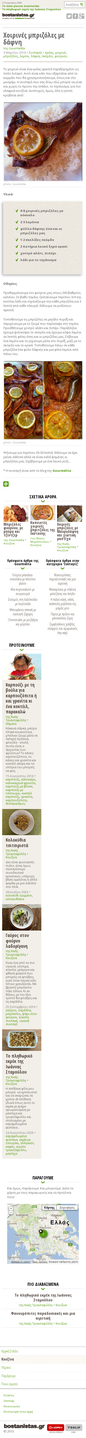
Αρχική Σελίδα (9, 1351)
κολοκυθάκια (15, 899)
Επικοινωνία (12, 1406)
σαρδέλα (24, 1010)
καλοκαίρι (28, 779)
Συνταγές (35, 52)
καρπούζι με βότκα (19, 786)
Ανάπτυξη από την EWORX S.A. (55, 1428)
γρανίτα (26, 797)
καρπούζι (12, 779)
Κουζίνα (9, 543)
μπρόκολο (13, 1014)
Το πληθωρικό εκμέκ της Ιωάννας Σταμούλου (31, 9)
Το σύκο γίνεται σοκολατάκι (20, 6)
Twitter (69, 16)
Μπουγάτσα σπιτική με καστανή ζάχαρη (23, 611)
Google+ (81, 16)
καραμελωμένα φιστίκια (16, 1137)
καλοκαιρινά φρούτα (20, 783)
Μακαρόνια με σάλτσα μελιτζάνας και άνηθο (62, 591)
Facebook (75, 16)
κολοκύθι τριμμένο (19, 895)
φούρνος (61, 56)
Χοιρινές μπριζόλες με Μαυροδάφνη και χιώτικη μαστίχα (67, 531)
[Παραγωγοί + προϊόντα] (43, 1263)
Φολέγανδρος (15, 804)
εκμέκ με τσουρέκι (18, 1141)
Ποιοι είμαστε (9, 1383)
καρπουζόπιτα (16, 800)
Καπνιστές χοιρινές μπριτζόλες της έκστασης (42, 527)
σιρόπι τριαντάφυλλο (16, 1148)
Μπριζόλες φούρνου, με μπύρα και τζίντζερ (13, 529)
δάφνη (35, 56)
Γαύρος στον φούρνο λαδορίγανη (17, 940)
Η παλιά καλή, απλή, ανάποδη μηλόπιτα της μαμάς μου (62, 603)
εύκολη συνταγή (17, 1019)
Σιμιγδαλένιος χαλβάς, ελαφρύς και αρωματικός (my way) (62, 628)
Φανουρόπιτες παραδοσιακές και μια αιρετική (62, 579)
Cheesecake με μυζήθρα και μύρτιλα (23, 621)
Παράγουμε (8, 1375)
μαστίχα (11, 1154)
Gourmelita (62, 470)
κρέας (49, 53)
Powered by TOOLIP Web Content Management (73, 1428)
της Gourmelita (14, 48)
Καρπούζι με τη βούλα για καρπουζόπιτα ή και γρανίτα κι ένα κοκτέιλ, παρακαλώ (21, 698)
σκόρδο (47, 56)
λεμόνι (24, 56)
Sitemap (9, 1400)
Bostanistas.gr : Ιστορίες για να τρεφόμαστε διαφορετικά (18, 16)
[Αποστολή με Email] (6, 484)
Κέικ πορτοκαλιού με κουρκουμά (23, 591)
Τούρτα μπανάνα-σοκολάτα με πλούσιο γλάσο (23, 579)
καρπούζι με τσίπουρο (14, 791)
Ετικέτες (9, 1395)
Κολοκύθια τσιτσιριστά (17, 842)
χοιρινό (60, 53)
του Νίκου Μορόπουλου (39, 539)
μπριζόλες (10, 56)
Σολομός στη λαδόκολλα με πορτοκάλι (22, 601)
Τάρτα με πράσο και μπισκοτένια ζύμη (62, 616)
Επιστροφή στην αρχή (18, 1411)
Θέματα (11, 724)
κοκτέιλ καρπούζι (19, 795)
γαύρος (11, 1010)
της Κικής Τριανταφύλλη (66, 545)
